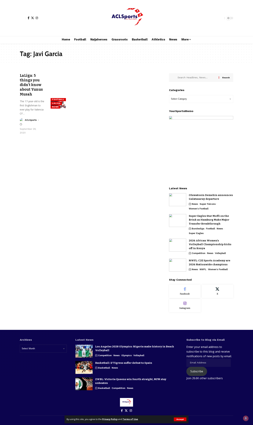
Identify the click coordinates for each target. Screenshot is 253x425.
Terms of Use (130, 419)
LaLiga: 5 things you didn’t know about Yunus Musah (31, 85)
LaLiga (56, 103)
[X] (32, 18)
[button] (180, 419)
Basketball (104, 367)
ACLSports (31, 120)
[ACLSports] (126, 18)
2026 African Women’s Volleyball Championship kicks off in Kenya (210, 244)
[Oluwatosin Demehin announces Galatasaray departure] (177, 199)
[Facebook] (28, 18)
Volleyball (220, 253)
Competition (198, 253)
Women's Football (198, 208)
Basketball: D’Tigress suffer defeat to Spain (123, 362)
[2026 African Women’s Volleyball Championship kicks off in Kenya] (177, 245)
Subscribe (196, 371)
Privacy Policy (110, 419)
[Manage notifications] (246, 418)
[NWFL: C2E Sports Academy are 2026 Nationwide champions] (177, 265)
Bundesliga (198, 228)
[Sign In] (23, 18)
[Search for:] (197, 77)
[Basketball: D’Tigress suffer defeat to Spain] (84, 367)
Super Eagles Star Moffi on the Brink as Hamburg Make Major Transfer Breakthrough (209, 219)
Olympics (126, 355)
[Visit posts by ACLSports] (22, 120)
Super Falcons (208, 204)
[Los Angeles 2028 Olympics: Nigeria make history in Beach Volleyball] (84, 351)
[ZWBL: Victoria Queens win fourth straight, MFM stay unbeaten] (84, 383)
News (55, 107)
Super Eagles (196, 233)
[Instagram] (37, 18)
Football (58, 99)
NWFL (203, 269)
